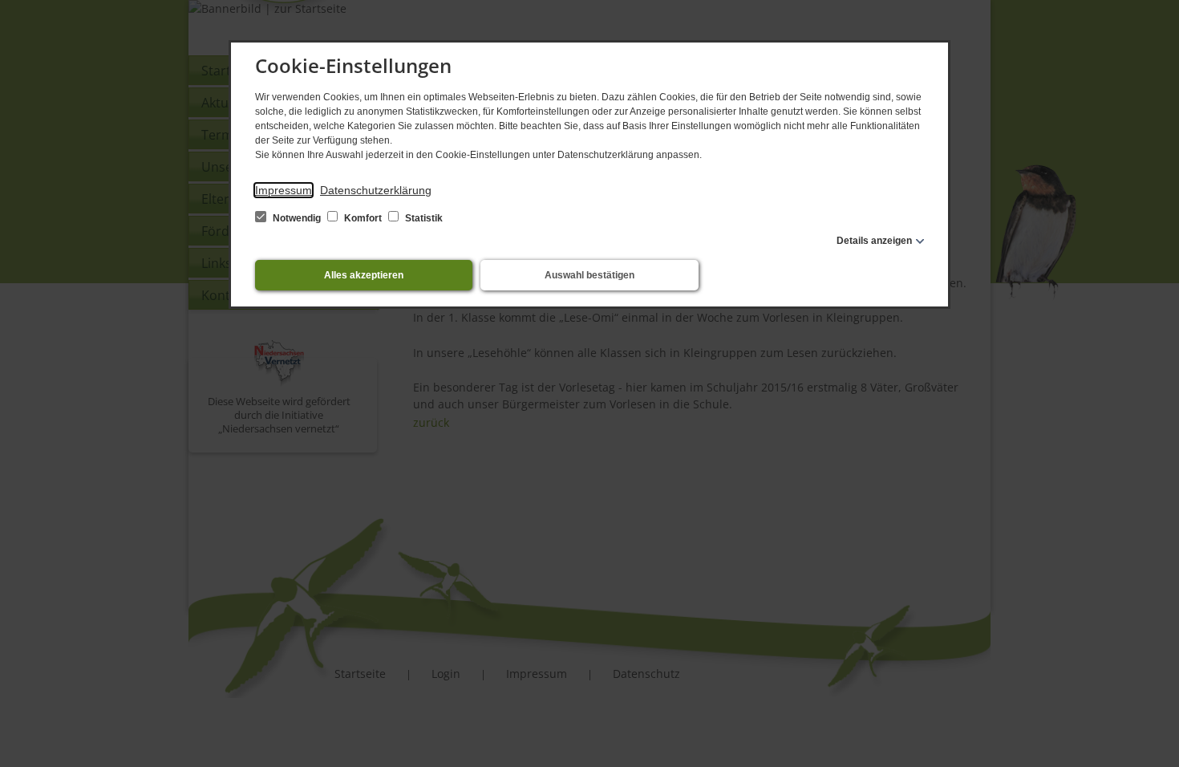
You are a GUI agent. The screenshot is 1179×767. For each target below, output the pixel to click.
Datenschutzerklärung (375, 190)
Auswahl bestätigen (589, 275)
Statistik (423, 218)
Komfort (363, 218)
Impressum (283, 190)
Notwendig (296, 218)
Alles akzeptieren (363, 275)
